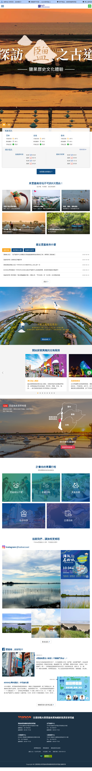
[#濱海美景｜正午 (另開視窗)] (75, 594)
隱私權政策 (46, 748)
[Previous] (3, 373)
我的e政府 (41, 756)
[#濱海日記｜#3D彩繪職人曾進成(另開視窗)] (16, 623)
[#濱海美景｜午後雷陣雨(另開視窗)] (31, 579)
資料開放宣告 (37, 748)
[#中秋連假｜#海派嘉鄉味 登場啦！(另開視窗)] (75, 564)
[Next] (89, 373)
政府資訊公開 (17, 250)
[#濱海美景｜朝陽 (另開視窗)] (46, 623)
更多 (45, 281)
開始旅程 (45, 339)
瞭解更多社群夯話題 (45, 704)
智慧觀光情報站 (45, 171)
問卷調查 (89, 6)
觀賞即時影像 (67, 447)
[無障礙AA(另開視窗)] (48, 756)
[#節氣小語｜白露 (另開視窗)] (75, 623)
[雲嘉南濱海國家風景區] (46, 6)
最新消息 (6, 250)
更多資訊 (82, 149)
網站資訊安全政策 (55, 748)
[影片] (9, 125)
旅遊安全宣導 (29, 250)
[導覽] (2, 6)
